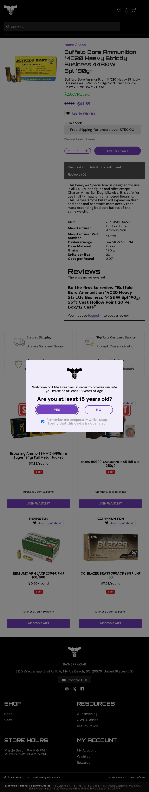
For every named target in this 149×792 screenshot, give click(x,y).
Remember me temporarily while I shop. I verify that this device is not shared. (77, 421)
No (98, 409)
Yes (57, 409)
